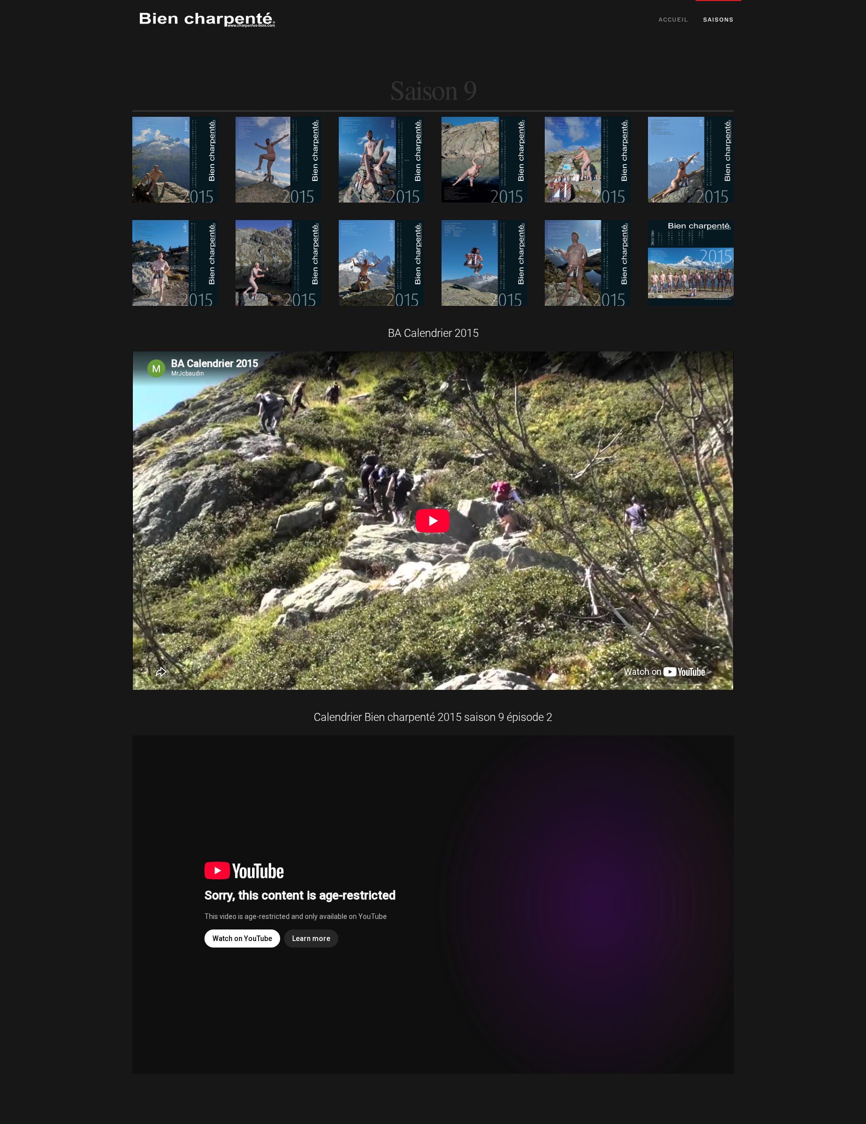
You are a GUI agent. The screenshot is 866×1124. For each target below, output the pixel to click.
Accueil (673, 19)
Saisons (718, 19)
